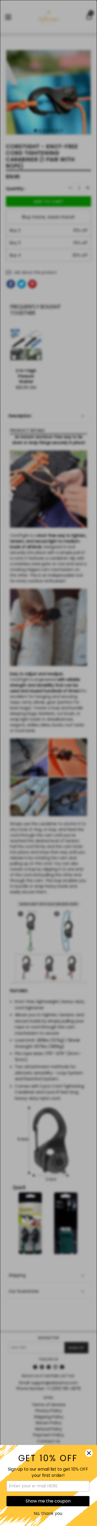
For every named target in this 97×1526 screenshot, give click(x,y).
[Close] (89, 1453)
